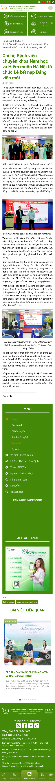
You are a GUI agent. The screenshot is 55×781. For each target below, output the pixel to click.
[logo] (18, 8)
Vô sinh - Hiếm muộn (21, 455)
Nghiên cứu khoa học (21, 473)
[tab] (20, 700)
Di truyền (15, 485)
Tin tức (18, 41)
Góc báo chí (17, 425)
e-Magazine (16, 491)
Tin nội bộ (16, 443)
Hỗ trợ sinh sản (18, 479)
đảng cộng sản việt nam (27, 602)
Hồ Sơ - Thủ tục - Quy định (24, 461)
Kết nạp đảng (8, 602)
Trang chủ (7, 41)
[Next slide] (47, 656)
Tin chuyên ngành (20, 437)
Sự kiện (15, 449)
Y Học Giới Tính (18, 467)
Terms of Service (31, 766)
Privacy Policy (14, 766)
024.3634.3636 (16, 731)
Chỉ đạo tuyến (18, 431)
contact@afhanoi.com (19, 738)
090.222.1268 (15, 735)
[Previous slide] (7, 656)
